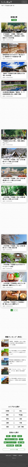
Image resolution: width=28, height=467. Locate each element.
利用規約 (15, 455)
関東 (7, 415)
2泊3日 (19, 436)
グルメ (21, 439)
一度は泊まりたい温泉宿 (11, 439)
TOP (2, 5)
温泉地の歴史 (10, 445)
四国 (7, 426)
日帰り (8, 436)
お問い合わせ (8, 455)
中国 (20, 422)
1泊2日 (14, 436)
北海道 (7, 411)
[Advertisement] (14, 10)
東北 (20, 411)
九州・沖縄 (21, 426)
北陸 (20, 419)
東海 (7, 419)
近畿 (7, 422)
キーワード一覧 (14, 449)
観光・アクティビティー (10, 442)
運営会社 (20, 455)
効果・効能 (21, 442)
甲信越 (20, 415)
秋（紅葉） (18, 445)
